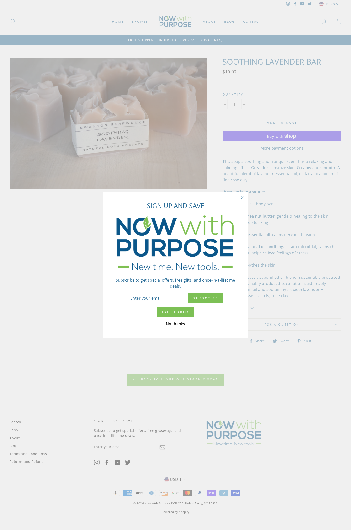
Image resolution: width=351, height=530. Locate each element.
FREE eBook (175, 312)
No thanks (175, 324)
